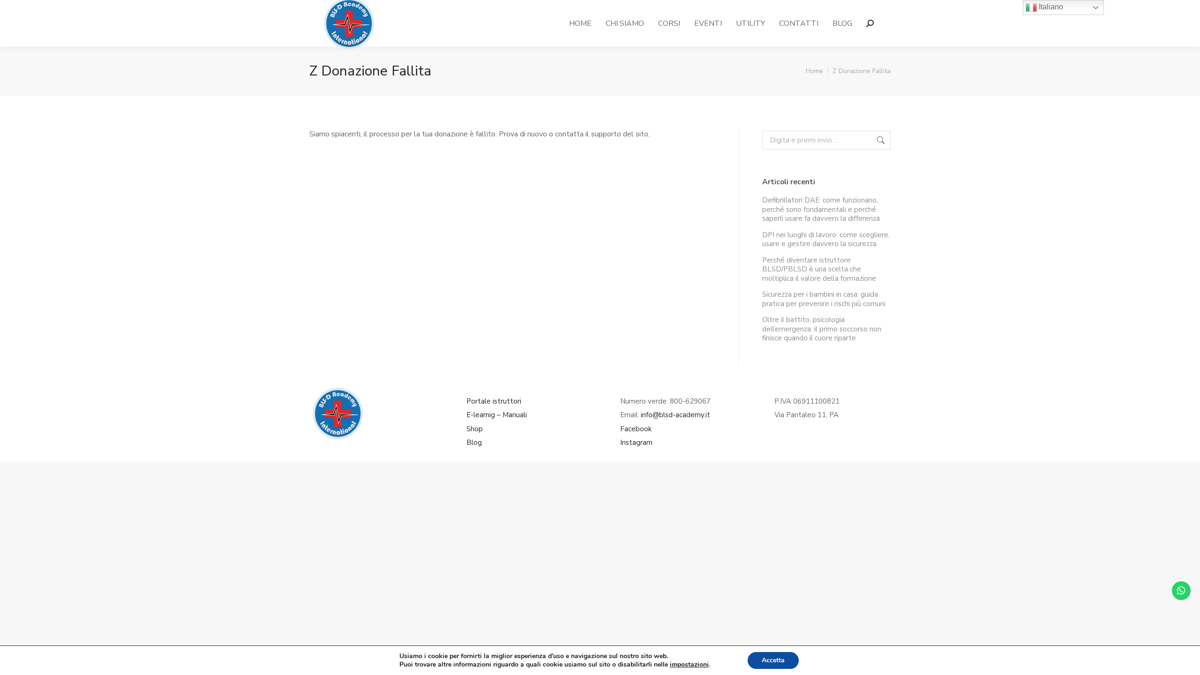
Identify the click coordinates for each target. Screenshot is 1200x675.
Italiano (1050, 7)
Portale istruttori (493, 401)
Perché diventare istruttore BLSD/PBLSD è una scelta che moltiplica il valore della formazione (819, 269)
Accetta (773, 660)
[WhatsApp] (1181, 590)
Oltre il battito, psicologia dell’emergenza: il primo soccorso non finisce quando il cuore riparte (821, 329)
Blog (474, 442)
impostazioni (689, 664)
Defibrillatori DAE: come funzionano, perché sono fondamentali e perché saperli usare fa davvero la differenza (821, 209)
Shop (474, 429)
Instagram (636, 442)
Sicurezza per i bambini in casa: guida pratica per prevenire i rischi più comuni (823, 299)
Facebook (636, 429)
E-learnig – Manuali (496, 415)
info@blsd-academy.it (675, 415)
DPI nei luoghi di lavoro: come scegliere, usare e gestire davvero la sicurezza (826, 240)
